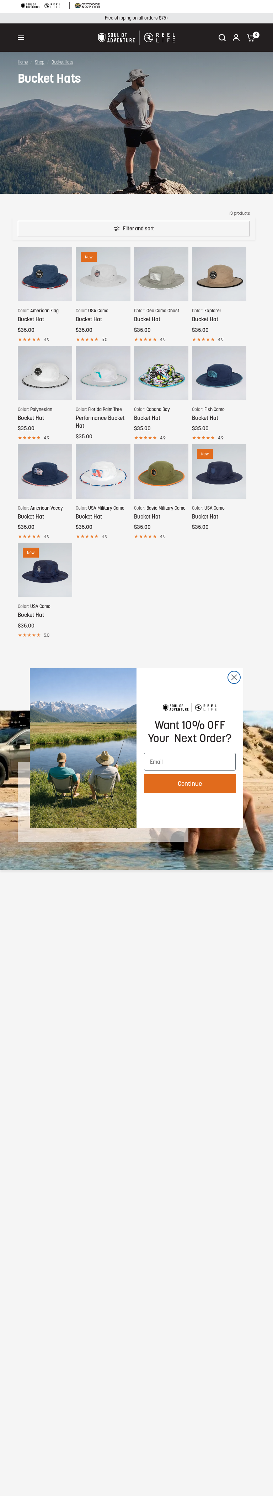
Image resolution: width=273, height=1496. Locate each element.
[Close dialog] (234, 677)
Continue (190, 783)
